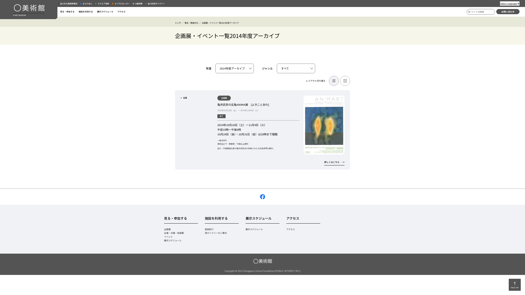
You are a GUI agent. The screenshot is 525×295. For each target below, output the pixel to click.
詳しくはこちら (331, 162)
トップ (178, 22)
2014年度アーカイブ (232, 68)
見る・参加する (191, 22)
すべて (285, 68)
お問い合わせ (507, 11)
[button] (67, 11)
